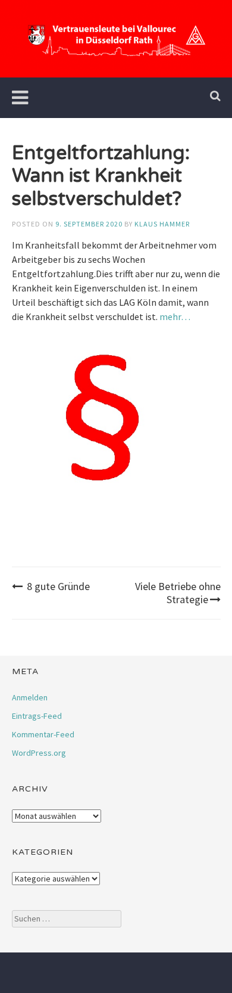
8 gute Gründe (58, 586)
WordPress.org (39, 752)
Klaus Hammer (162, 223)
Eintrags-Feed (37, 715)
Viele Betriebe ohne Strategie (178, 592)
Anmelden (30, 697)
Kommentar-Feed (43, 734)
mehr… (174, 316)
